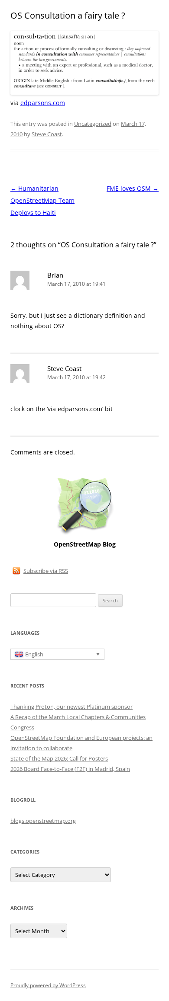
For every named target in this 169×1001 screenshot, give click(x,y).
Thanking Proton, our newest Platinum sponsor (71, 706)
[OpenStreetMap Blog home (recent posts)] (84, 534)
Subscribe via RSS (45, 571)
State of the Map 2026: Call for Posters (59, 758)
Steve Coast (47, 134)
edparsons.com (42, 103)
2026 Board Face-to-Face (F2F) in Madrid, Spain (70, 769)
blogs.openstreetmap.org (43, 821)
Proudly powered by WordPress (48, 985)
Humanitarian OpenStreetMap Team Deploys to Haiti (42, 200)
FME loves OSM (133, 188)
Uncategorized (92, 124)
